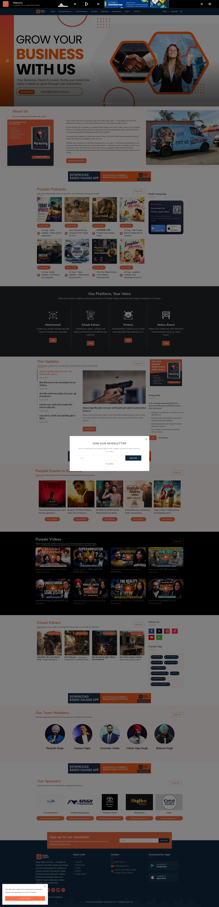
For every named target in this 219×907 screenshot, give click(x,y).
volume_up (210, 4)
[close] (45, 886)
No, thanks (109, 464)
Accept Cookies (25, 898)
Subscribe (133, 458)
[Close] (146, 439)
